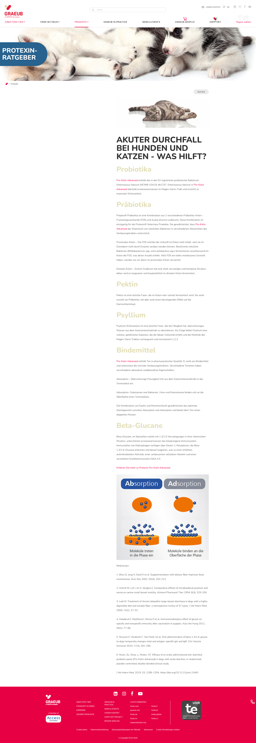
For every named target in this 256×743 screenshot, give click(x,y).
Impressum (148, 730)
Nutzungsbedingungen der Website (126, 730)
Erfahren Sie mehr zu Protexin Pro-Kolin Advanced (143, 467)
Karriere (80, 710)
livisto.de (133, 714)
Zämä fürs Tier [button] (14, 22)
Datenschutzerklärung (99, 730)
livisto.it (154, 706)
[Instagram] (124, 693)
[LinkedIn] (116, 693)
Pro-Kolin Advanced (127, 180)
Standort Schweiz (85, 706)
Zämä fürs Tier (83, 702)
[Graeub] (16, 11)
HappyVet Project (113, 717)
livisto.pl (154, 710)
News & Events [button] (151, 22)
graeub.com (135, 710)
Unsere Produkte (85, 714)
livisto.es (133, 718)
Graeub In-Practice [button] (115, 22)
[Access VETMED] (53, 719)
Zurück (201, 91)
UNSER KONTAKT (213, 7)
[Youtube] (140, 693)
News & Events (111, 709)
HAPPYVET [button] (215, 22)
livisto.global (156, 714)
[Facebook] (133, 693)
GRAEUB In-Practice (109, 703)
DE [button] (228, 7)
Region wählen (243, 22)
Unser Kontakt (111, 713)
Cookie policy (81, 730)
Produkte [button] (81, 22)
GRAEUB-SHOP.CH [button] (185, 22)
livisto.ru (154, 718)
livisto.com (134, 706)
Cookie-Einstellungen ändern (168, 730)
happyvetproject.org (138, 722)
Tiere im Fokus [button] (49, 22)
